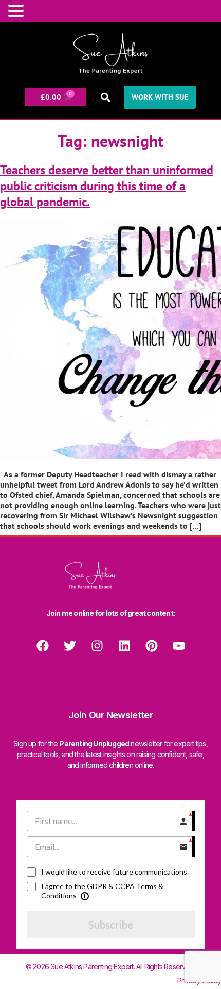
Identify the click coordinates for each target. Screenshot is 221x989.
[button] (105, 97)
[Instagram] (97, 645)
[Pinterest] (151, 645)
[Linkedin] (124, 645)
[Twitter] (70, 645)
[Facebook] (42, 645)
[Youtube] (179, 645)
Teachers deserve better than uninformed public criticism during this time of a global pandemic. (106, 186)
